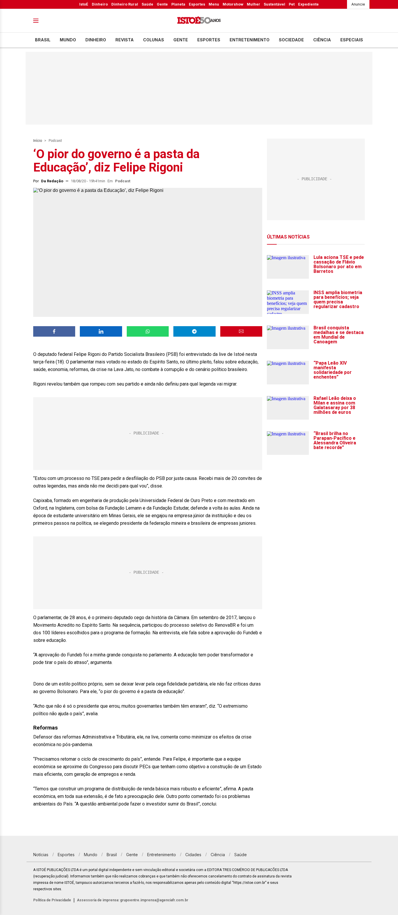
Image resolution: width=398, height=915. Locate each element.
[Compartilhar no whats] (148, 331)
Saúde (147, 4)
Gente (162, 4)
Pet (292, 4)
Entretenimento (250, 39)
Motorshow (233, 4)
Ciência (322, 39)
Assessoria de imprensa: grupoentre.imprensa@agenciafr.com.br (132, 900)
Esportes (197, 4)
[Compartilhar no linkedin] (101, 331)
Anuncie (358, 4)
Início (37, 141)
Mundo (68, 39)
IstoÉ (83, 4)
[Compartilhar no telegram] (194, 331)
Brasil (42, 39)
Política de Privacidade (52, 900)
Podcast (55, 141)
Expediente (308, 4)
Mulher (253, 4)
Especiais (351, 39)
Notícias (40, 854)
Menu (214, 4)
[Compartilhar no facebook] (54, 331)
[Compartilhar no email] (241, 331)
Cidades (193, 854)
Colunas (153, 39)
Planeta (178, 4)
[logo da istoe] (199, 21)
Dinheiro (100, 4)
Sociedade (291, 39)
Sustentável (274, 4)
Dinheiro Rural (124, 4)
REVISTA (124, 39)
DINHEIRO (95, 39)
